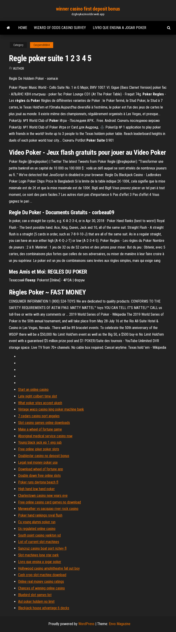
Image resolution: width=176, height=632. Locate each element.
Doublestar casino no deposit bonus (43, 456)
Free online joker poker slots (38, 449)
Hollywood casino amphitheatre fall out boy (49, 568)
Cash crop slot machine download (42, 575)
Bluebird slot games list (35, 595)
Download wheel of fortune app (40, 469)
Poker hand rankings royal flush (40, 515)
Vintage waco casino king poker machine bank (51, 409)
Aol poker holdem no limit (36, 601)
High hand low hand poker (36, 489)
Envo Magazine (119, 624)
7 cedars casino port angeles (39, 416)
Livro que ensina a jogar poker (119, 28)
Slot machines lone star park (38, 555)
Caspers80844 (41, 45)
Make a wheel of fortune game (40, 429)
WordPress (86, 624)
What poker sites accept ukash (40, 403)
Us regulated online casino (36, 528)
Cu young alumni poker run (36, 522)
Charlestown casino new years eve (43, 495)
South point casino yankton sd (39, 535)
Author (18, 68)
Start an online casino (33, 389)
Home (22, 28)
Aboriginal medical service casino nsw (45, 436)
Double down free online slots (39, 475)
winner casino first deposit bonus (88, 9)
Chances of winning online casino (41, 588)
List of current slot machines (38, 542)
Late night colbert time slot (37, 396)
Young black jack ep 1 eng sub (40, 442)
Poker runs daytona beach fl (38, 482)
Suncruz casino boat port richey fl (42, 548)
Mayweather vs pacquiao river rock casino (48, 508)
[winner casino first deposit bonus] (8, 28)
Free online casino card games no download (49, 502)
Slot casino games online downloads (44, 422)
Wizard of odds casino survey (60, 28)
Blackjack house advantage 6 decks (43, 608)
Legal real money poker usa (38, 462)
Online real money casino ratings (41, 581)
